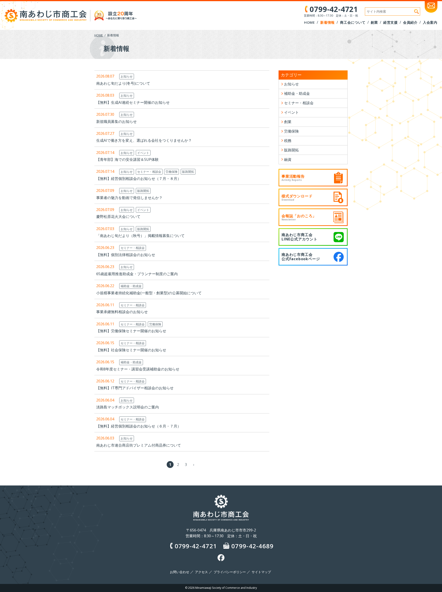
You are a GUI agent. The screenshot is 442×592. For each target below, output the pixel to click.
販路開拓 (188, 172)
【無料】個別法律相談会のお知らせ (125, 254)
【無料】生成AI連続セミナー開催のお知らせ (133, 102)
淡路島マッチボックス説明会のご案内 (127, 407)
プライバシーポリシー (230, 572)
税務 (287, 140)
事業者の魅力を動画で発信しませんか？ (129, 197)
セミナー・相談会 (149, 172)
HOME (98, 35)
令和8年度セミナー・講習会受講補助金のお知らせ (137, 369)
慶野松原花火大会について (118, 216)
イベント (143, 153)
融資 (287, 159)
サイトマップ (261, 572)
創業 (287, 121)
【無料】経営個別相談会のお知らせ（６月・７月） (138, 426)
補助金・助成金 (131, 286)
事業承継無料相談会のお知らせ (122, 311)
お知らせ (127, 76)
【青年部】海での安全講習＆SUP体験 (127, 159)
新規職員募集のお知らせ (116, 121)
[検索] (416, 11)
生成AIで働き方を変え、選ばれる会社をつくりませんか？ (144, 140)
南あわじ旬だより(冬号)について (123, 83)
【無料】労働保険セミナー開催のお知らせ (131, 330)
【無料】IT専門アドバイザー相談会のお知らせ (135, 387)
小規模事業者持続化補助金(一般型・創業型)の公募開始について (149, 292)
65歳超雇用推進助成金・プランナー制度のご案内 (137, 273)
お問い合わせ (179, 572)
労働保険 (171, 172)
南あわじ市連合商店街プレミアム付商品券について (138, 445)
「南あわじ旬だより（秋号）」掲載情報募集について (140, 235)
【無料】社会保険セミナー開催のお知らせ (131, 349)
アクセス (201, 572)
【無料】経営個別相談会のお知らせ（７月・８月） (138, 178)
